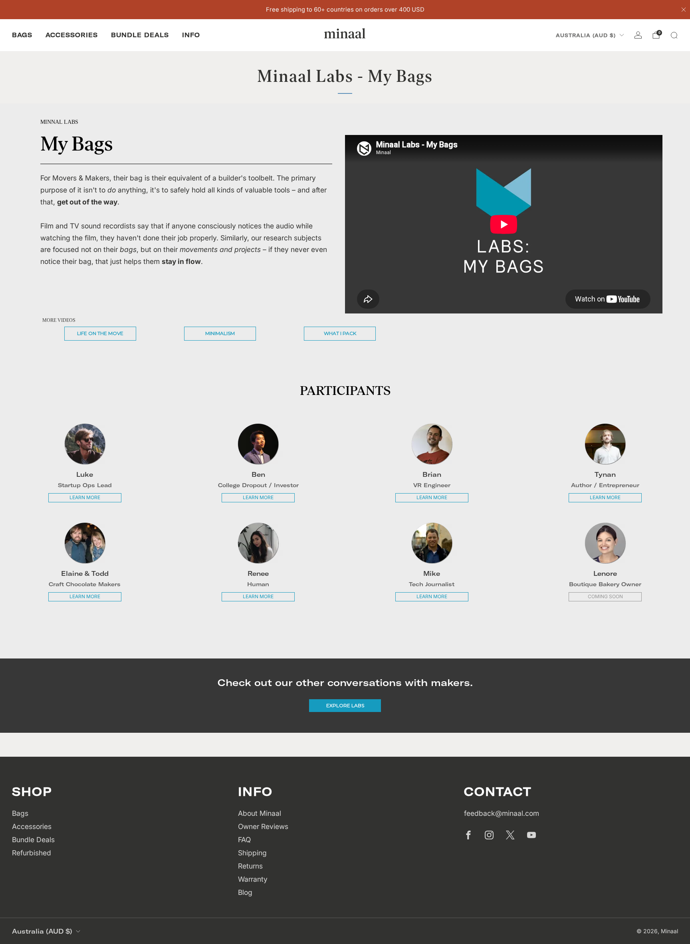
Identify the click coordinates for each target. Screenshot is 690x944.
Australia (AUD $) (586, 35)
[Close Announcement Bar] (683, 9)
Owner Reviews (263, 826)
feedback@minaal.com (501, 813)
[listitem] (345, 9)
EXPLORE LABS (345, 705)
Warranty (253, 879)
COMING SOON (605, 596)
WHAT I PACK (340, 333)
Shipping (252, 853)
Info (191, 35)
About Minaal (259, 813)
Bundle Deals (140, 35)
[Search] (674, 35)
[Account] (638, 35)
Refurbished (31, 853)
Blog (245, 892)
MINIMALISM (220, 333)
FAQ (244, 839)
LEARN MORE (84, 497)
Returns (250, 866)
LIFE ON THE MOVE (100, 333)
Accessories (72, 35)
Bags (22, 35)
